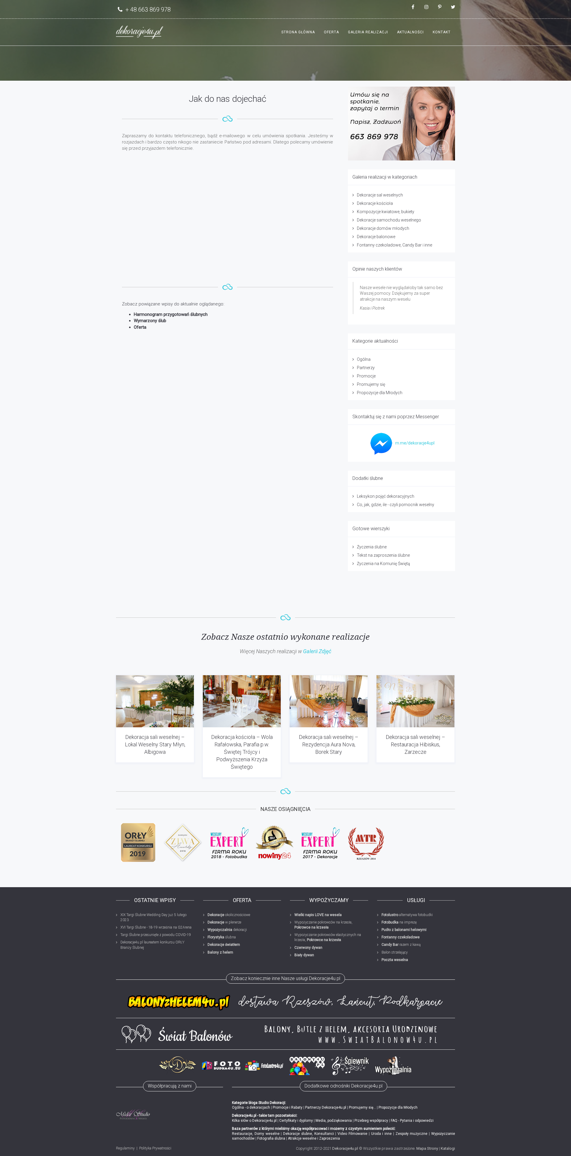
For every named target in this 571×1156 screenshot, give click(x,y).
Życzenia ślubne (372, 547)
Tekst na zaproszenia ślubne (383, 555)
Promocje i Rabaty (287, 1107)
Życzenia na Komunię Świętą (383, 563)
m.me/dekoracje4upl (414, 443)
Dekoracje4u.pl (345, 1148)
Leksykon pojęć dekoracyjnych (385, 496)
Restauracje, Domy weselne (256, 1134)
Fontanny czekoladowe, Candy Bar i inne (394, 245)
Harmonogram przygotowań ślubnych (171, 314)
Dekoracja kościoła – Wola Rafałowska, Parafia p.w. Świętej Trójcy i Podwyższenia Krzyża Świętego (242, 752)
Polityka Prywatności (155, 1148)
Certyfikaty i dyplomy (296, 1120)
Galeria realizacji (368, 32)
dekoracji (227, 930)
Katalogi (448, 1148)
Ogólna (364, 359)
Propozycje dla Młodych (379, 392)
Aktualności (410, 32)
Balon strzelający (395, 952)
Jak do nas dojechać (227, 98)
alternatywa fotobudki (407, 915)
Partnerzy (366, 367)
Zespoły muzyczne (412, 1134)
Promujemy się (371, 384)
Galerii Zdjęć (317, 651)
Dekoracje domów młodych (383, 228)
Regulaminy (125, 1148)
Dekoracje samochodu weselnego (389, 220)
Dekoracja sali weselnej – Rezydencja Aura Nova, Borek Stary (328, 744)
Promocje (366, 376)
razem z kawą (401, 945)
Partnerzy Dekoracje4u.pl (325, 1107)
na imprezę (399, 922)
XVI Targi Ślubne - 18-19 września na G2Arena (156, 927)
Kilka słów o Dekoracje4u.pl (254, 1120)
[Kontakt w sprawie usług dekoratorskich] (401, 123)
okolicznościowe (229, 915)
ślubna (222, 937)
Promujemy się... (362, 1107)
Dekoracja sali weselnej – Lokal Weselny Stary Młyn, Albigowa (155, 744)
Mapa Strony (427, 1148)
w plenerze (224, 922)
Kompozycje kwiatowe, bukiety (385, 211)
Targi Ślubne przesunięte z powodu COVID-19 (155, 935)
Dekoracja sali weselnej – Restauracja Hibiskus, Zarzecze (415, 744)
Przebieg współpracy (371, 1120)
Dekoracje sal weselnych (380, 195)
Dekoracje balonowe (376, 236)
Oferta (331, 32)
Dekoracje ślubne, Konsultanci (308, 1134)
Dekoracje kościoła (375, 203)
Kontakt (442, 32)
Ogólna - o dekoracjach (251, 1107)
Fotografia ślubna (271, 1138)
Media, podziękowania (334, 1120)
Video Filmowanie (352, 1134)
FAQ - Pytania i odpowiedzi (412, 1120)
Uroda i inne (381, 1134)
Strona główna (298, 32)
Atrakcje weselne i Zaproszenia (314, 1138)
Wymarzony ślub (150, 320)
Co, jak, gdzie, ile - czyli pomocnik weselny (395, 504)
